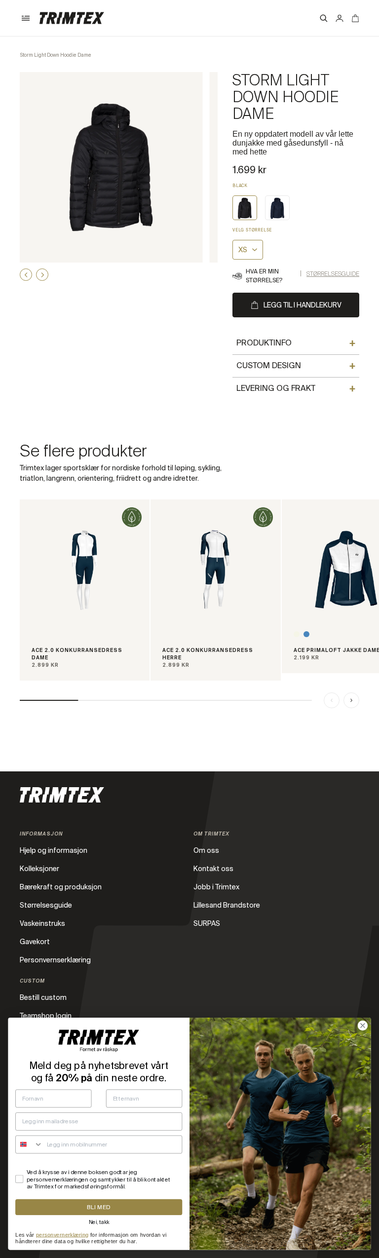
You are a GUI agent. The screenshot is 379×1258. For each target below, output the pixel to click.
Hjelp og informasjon (53, 850)
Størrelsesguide (332, 274)
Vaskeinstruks (42, 923)
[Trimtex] (71, 18)
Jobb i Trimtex (216, 886)
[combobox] (29, 1144)
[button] (26, 18)
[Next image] (42, 274)
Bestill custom (43, 997)
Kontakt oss (213, 868)
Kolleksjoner (39, 868)
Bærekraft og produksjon (61, 886)
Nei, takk (99, 1222)
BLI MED (99, 1207)
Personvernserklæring (55, 959)
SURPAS (206, 923)
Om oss (206, 850)
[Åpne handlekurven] (355, 18)
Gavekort (35, 941)
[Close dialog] (363, 1025)
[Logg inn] (339, 18)
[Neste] (351, 700)
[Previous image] (26, 274)
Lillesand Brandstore (226, 905)
